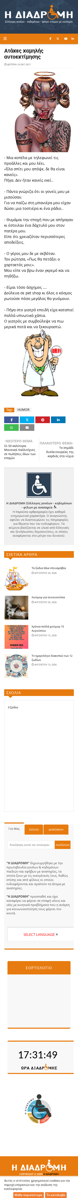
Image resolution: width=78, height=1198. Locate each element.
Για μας (14, 829)
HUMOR (23, 410)
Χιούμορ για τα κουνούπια (48, 597)
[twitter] (57, 39)
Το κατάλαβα (55, 1195)
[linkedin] (73, 39)
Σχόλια (34, 829)
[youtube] (65, 39)
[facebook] (50, 39)
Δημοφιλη (56, 829)
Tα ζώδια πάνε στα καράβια (49, 568)
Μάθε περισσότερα (28, 1195)
